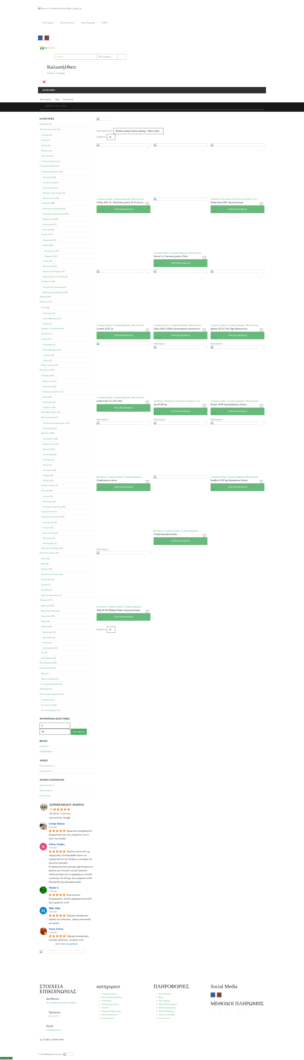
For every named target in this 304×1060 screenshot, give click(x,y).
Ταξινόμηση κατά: (105, 131)
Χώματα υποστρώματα (50, 548)
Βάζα (43, 564)
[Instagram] (46, 37)
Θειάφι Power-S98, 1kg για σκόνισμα (227, 202)
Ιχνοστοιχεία (48, 224)
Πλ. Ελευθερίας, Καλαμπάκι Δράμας (61, 1003)
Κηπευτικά (47, 266)
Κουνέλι (44, 333)
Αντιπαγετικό (48, 522)
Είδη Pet (43, 302)
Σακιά (43, 584)
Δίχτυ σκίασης (49, 533)
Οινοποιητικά (45, 668)
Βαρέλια (44, 569)
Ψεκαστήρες (48, 428)
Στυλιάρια (47, 459)
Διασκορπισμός (46, 785)
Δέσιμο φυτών (49, 444)
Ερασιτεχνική (45, 771)
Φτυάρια (46, 475)
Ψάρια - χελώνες (48, 365)
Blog (57, 99)
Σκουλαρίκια (48, 648)
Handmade (44, 124)
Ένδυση (44, 145)
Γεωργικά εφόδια (104, 199)
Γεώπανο (47, 527)
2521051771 (54, 1016)
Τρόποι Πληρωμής (88, 23)
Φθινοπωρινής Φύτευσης (53, 292)
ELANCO (44, 746)
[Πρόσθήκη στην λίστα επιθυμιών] (147, 204)
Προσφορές (44, 689)
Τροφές (46, 323)
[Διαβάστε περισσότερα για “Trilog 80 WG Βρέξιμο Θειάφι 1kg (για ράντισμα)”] (145, 553)
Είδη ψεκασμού (47, 417)
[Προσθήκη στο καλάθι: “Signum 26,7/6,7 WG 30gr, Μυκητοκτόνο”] (259, 275)
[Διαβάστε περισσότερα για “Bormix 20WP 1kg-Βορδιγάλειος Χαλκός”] (259, 347)
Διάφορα (43, 296)
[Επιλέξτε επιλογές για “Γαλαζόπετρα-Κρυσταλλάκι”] (202, 423)
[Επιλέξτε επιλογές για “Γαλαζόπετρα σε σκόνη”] (145, 423)
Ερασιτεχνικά (48, 219)
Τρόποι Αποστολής (67, 23)
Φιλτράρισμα (79, 732)
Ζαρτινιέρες (47, 386)
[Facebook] (40, 37)
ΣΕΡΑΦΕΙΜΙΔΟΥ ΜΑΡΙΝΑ (66, 804)
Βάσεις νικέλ (48, 381)
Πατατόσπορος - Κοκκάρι (53, 276)
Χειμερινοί (48, 256)
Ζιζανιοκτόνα (48, 188)
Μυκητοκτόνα (138, 199)
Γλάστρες (45, 375)
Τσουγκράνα (48, 470)
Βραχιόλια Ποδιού (49, 611)
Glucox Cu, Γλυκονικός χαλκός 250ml (171, 256)
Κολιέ (43, 621)
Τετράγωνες (47, 407)
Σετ (42, 652)
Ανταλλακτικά (49, 439)
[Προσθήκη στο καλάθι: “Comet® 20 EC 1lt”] (145, 275)
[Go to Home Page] (40, 106)
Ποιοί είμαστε (45, 99)
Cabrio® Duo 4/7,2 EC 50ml (109, 401)
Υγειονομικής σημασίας (50, 694)
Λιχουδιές (47, 355)
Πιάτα (45, 397)
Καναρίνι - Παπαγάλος (50, 328)
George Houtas (57, 823)
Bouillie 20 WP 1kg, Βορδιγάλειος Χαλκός (229, 480)
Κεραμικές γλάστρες (51, 391)
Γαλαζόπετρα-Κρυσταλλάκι (165, 534)
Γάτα (43, 307)
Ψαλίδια (46, 480)
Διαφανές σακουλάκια (50, 574)
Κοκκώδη (47, 229)
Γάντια (44, 140)
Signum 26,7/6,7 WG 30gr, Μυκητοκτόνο (229, 328)
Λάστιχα (46, 496)
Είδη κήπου (44, 370)
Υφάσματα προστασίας (50, 517)
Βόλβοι (46, 245)
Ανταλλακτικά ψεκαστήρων (54, 423)
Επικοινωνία (68, 99)
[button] (98, 141)
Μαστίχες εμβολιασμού (52, 193)
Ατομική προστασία (48, 129)
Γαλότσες (45, 135)
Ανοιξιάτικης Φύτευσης (52, 287)
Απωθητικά (216, 199)
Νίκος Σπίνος (56, 929)
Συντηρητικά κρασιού (50, 684)
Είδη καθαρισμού (50, 318)
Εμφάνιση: (101, 137)
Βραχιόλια (45, 605)
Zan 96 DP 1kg (160, 404)
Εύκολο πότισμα (48, 485)
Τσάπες (46, 465)
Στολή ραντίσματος (49, 161)
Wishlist (105, 23)
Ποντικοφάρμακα (48, 710)
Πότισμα (44, 490)
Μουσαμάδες (48, 543)
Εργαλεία (45, 433)
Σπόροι (44, 234)
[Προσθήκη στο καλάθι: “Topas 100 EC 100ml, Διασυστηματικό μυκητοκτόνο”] (202, 275)
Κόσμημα (44, 600)
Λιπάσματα (46, 203)
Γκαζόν (46, 261)
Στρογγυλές (47, 402)
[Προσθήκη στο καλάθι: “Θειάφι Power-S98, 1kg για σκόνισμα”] (259, 148)
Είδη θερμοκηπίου (49, 412)
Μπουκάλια (46, 579)
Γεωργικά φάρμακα (121, 199)
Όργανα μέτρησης (48, 679)
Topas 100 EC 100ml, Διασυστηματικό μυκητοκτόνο (177, 328)
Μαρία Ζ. (54, 887)
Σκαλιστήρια (48, 454)
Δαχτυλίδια (46, 616)
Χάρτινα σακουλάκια (50, 595)
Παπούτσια (46, 156)
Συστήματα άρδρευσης (52, 507)
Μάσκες (44, 150)
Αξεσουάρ (47, 313)
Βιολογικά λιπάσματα (242, 199)
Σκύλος (44, 339)
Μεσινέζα (47, 449)
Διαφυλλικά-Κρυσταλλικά (53, 214)
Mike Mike (54, 908)
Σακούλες (45, 590)
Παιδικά (44, 626)
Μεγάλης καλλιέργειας (52, 271)
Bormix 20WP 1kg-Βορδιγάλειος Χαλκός (229, 404)
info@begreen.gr (53, 1030)
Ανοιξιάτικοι (49, 251)
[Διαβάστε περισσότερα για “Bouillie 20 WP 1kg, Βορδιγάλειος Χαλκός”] (259, 423)
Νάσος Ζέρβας (57, 844)
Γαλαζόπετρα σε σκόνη (107, 480)
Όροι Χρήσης (48, 23)
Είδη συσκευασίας (47, 553)
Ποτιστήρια (47, 501)
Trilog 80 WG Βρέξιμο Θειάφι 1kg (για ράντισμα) (118, 610)
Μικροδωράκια (46, 662)
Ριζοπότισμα (45, 795)
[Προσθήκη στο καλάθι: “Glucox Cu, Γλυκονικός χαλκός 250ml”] (202, 148)
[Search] (121, 56)
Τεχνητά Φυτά (47, 511)
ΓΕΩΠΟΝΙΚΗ (45, 751)
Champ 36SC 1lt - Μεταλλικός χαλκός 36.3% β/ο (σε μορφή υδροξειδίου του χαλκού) (134, 202)
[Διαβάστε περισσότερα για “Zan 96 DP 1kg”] (202, 347)
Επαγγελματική (46, 765)
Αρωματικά (47, 240)
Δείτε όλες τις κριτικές (66, 943)
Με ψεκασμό (45, 790)
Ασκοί (44, 558)
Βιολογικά (226, 199)
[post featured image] (123, 170)
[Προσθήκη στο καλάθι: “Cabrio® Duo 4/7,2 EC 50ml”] (145, 347)
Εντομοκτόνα (48, 182)
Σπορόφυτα (46, 281)
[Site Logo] (47, 48)
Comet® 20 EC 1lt (105, 328)
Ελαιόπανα (47, 538)
